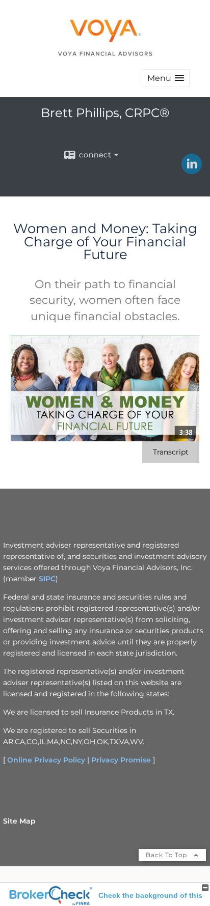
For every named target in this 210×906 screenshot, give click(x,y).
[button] (166, 78)
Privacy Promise (121, 760)
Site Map (19, 821)
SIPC (47, 578)
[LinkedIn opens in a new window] (191, 170)
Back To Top (167, 855)
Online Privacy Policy (46, 760)
